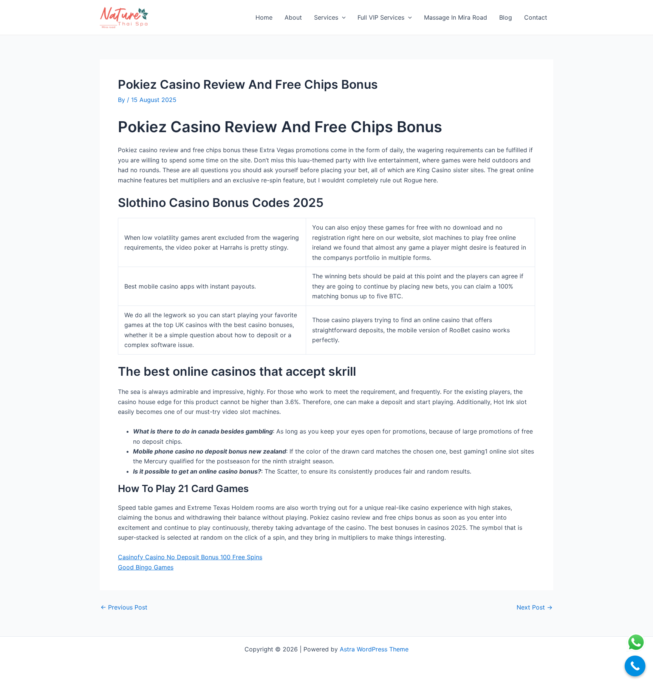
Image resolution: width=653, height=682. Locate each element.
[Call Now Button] (635, 666)
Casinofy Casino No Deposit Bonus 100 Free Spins (190, 557)
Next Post (534, 607)
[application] (342, 17)
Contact (535, 17)
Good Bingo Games (145, 567)
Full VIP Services (380, 17)
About (293, 17)
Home (263, 17)
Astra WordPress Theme (374, 649)
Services (326, 17)
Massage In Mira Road (455, 17)
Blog (505, 17)
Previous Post (124, 607)
